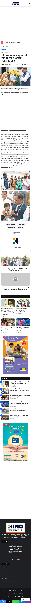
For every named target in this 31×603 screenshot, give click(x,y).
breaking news (11, 224)
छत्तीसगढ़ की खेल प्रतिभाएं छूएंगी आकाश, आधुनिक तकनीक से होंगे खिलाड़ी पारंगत (22, 310)
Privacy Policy (15, 593)
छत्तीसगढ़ (7, 46)
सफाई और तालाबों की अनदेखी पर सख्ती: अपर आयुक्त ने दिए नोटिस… (19, 416)
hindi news (22, 224)
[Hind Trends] (15, 3)
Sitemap (21, 593)
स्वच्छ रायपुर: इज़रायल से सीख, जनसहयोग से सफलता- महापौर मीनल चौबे (23, 329)
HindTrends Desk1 (7, 64)
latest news (12, 227)
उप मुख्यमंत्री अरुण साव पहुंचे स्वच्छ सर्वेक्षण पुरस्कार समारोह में (7, 329)
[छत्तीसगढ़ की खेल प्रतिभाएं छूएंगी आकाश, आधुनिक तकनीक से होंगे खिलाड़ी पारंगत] (23, 303)
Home (3, 46)
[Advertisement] (15, 23)
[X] (14, 559)
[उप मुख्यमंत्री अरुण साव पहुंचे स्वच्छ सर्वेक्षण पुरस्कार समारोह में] (8, 322)
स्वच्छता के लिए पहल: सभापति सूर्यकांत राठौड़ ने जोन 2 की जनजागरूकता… (19, 409)
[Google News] (15, 232)
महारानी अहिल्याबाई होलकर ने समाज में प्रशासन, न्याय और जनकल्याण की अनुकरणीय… (19, 383)
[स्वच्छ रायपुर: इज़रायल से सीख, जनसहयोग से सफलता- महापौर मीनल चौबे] (23, 322)
